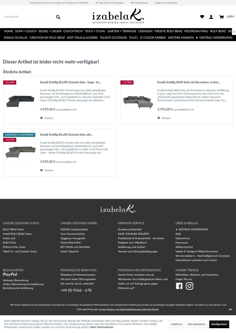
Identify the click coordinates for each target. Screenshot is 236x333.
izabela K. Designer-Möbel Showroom (197, 251)
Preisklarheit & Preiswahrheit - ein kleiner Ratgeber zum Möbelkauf (141, 240)
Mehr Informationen (101, 327)
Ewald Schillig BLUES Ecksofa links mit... (66, 134)
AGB (178, 234)
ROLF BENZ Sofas (13, 229)
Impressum (182, 242)
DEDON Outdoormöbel (74, 229)
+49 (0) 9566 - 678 (76, 290)
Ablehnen (176, 324)
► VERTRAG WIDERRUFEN (192, 229)
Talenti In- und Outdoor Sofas (20, 251)
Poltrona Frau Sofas (14, 247)
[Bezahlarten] (10, 274)
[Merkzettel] (202, 17)
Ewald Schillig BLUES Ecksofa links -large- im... (70, 82)
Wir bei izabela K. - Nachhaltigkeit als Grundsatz (203, 256)
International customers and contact (196, 260)
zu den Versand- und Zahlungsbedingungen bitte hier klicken (129, 309)
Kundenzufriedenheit (130, 229)
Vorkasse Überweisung (15, 280)
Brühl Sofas (9, 242)
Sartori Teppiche (69, 251)
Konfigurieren (219, 324)
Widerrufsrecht (184, 247)
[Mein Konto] (212, 17)
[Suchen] (58, 17)
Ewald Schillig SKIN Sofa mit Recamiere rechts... (188, 82)
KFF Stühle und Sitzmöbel (75, 247)
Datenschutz (183, 238)
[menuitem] (32, 17)
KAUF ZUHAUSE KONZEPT (133, 234)
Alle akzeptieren (197, 324)
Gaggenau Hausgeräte (72, 238)
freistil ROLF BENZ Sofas (17, 234)
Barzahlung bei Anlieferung (18, 288)
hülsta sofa (9, 238)
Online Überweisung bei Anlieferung (23, 284)
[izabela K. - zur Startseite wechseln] (118, 17)
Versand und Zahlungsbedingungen (138, 251)
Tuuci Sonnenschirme (72, 234)
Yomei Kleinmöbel (70, 242)
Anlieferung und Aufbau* (132, 247)
